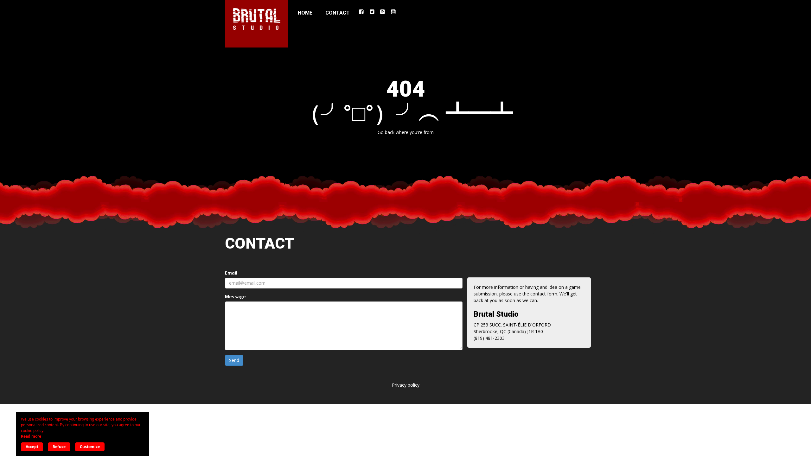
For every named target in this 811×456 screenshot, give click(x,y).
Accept (32, 446)
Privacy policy (405, 385)
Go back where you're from (406, 132)
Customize (90, 446)
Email (231, 273)
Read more (31, 436)
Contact (337, 13)
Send (234, 360)
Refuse (59, 446)
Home (305, 13)
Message (235, 297)
